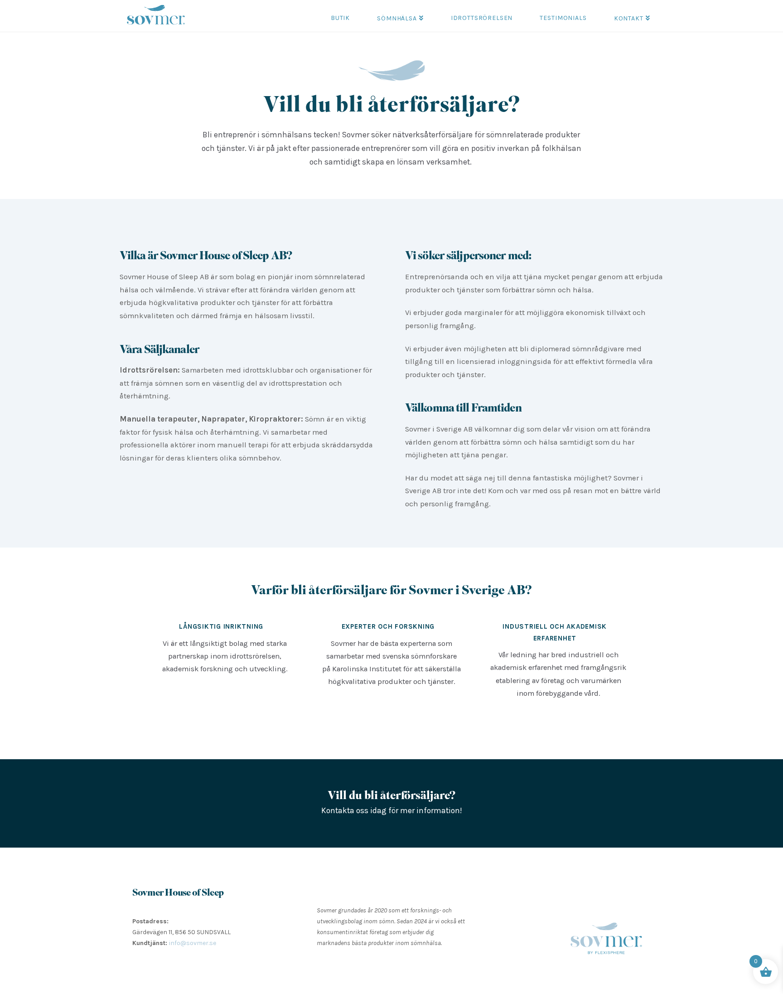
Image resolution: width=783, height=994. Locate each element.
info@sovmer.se (192, 943)
